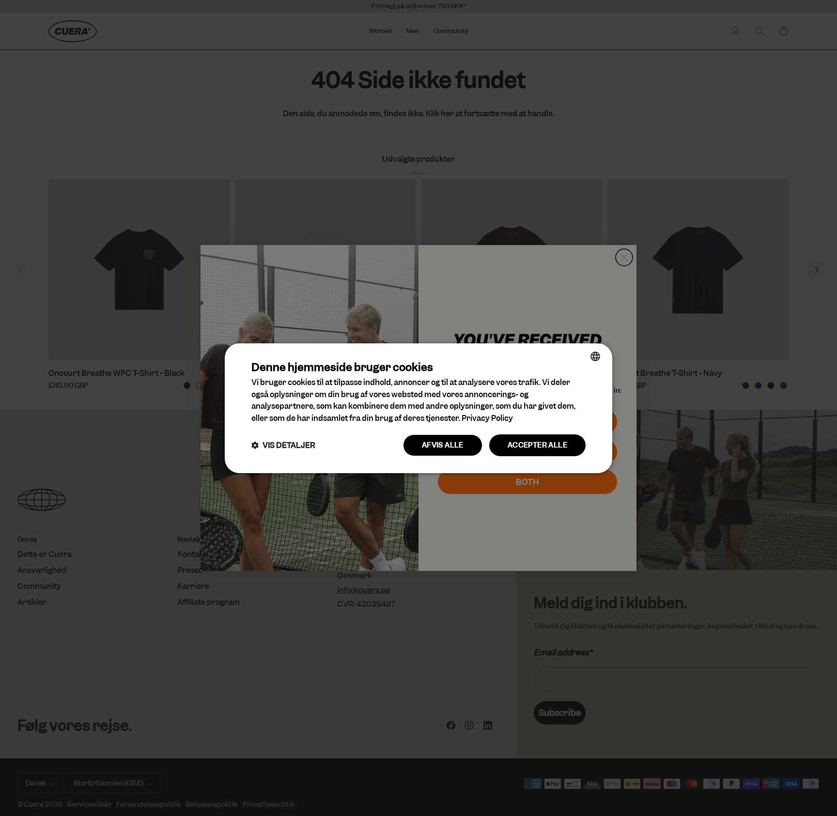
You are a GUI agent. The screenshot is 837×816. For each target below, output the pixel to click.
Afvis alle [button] (443, 445)
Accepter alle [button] (537, 445)
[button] (283, 445)
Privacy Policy (487, 418)
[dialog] (418, 408)
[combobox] (595, 356)
